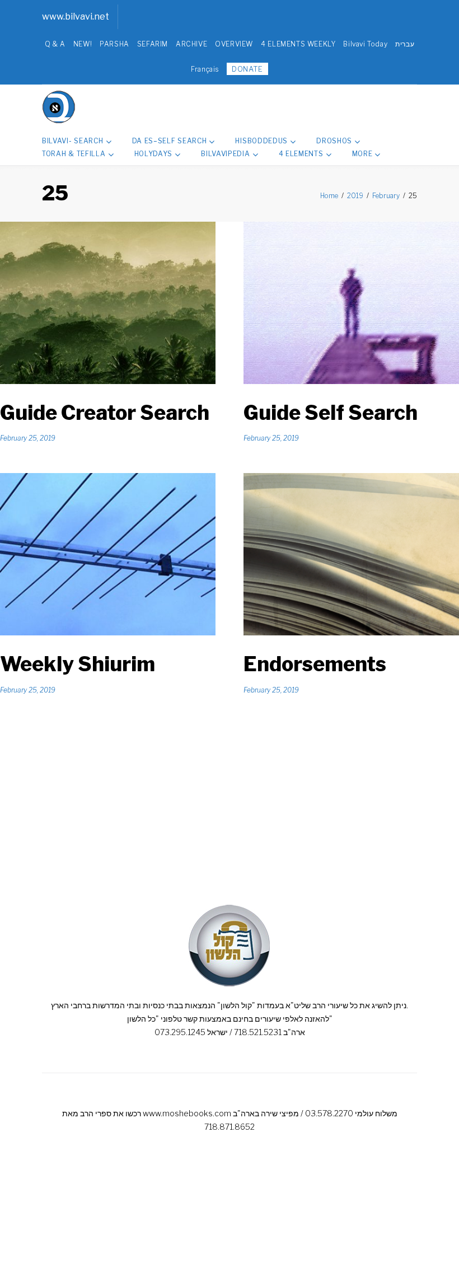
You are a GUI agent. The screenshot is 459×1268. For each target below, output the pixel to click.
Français (205, 69)
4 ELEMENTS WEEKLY (298, 44)
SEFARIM (152, 44)
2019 (355, 195)
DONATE (247, 68)
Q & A (55, 44)
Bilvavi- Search (73, 141)
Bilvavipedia (225, 153)
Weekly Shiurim (77, 664)
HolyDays (153, 153)
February (386, 195)
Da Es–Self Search (169, 141)
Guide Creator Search (104, 412)
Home (329, 195)
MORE (362, 153)
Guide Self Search (330, 412)
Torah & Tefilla (74, 153)
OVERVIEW (234, 44)
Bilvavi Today (365, 44)
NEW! (82, 44)
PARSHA (114, 44)
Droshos (334, 141)
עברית (404, 44)
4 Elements (301, 153)
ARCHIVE (191, 44)
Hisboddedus (261, 141)
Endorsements (314, 664)
